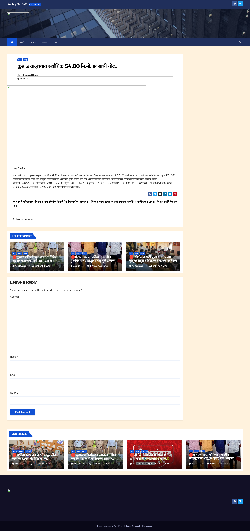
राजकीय (21, 451)
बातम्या (33, 42)
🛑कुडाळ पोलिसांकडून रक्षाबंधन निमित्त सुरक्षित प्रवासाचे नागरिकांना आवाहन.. (34, 259)
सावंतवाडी (28, 451)
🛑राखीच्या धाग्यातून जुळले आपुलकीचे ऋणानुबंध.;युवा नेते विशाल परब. (34, 457)
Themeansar (147, 526)
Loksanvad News (29, 75)
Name (14, 357)
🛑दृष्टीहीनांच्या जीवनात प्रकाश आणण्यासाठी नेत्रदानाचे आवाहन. (148, 457)
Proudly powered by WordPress (110, 526)
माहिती (44, 42)
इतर (14, 253)
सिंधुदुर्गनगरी (144, 451)
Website (14, 393)
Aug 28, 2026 (21, 464)
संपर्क (56, 42)
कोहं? (22, 42)
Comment (16, 297)
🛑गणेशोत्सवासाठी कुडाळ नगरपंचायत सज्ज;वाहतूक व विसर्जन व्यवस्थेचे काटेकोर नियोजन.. (153, 260)
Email (14, 375)
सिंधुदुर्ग (25, 59)
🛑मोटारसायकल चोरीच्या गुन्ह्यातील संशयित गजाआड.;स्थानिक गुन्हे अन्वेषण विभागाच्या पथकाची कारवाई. (93, 260)
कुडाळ (19, 59)
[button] (240, 42)
